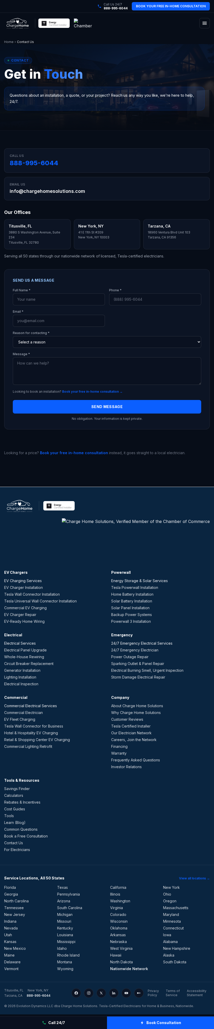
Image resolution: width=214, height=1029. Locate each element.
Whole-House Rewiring (24, 657)
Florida (10, 887)
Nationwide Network (129, 968)
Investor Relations (126, 767)
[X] (101, 993)
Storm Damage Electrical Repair (138, 677)
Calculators (13, 795)
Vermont (11, 968)
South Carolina (69, 907)
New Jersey (14, 914)
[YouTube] (126, 993)
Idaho (62, 948)
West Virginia (121, 948)
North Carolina (16, 901)
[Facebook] (76, 993)
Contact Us (13, 843)
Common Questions (21, 829)
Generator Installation (22, 670)
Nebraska (118, 941)
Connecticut (173, 928)
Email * (18, 311)
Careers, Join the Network (134, 739)
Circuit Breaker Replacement (29, 663)
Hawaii (115, 955)
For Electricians (17, 849)
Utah (8, 935)
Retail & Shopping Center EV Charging (37, 739)
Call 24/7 (56, 1022)
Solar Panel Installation (130, 608)
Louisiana (65, 935)
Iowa (167, 935)
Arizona (63, 901)
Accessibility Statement (196, 993)
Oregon (169, 901)
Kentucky (65, 928)
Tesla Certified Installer (131, 726)
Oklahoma (118, 928)
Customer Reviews (127, 719)
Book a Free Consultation (26, 836)
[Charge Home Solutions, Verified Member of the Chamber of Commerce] (85, 23)
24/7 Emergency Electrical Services (142, 643)
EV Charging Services (23, 580)
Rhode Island (68, 955)
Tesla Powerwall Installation (134, 587)
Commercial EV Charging (25, 608)
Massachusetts (175, 907)
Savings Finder (17, 788)
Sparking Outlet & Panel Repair (137, 663)
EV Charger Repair (20, 614)
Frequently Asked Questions (135, 760)
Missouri (64, 921)
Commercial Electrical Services (30, 706)
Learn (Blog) (15, 822)
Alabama (170, 941)
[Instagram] (88, 993)
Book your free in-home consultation (74, 453)
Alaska (168, 955)
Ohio (167, 894)
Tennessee (14, 907)
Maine (9, 955)
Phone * (115, 290)
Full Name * (22, 290)
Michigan (65, 914)
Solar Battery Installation (131, 601)
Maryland (171, 914)
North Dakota (121, 962)
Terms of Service (173, 993)
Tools (9, 816)
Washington (120, 901)
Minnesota (172, 921)
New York (171, 887)
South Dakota (174, 962)
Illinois (115, 894)
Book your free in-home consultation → (92, 391)
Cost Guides (14, 809)
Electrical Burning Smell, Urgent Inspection (147, 670)
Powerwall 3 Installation (131, 621)
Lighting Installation (20, 677)
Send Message (107, 406)
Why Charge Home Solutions (136, 712)
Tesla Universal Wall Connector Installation (40, 601)
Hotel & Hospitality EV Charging (31, 733)
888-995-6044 (34, 163)
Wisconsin (119, 921)
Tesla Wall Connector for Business (33, 726)
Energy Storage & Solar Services (139, 580)
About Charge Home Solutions (137, 706)
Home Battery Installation (132, 594)
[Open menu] (204, 23)
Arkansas (118, 935)
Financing (119, 746)
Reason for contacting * (31, 333)
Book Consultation (163, 1022)
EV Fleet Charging (19, 719)
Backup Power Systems (131, 614)
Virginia (116, 907)
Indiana (10, 921)
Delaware (12, 962)
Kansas (10, 941)
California (118, 887)
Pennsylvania (68, 894)
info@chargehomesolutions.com (47, 191)
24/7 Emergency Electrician (134, 650)
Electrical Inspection (21, 684)
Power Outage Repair (129, 657)
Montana (64, 962)
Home (9, 42)
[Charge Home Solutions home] (17, 23)
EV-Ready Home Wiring (24, 621)
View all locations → (194, 878)
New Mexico (15, 948)
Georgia (11, 894)
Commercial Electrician (23, 712)
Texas (62, 887)
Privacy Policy (153, 993)
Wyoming (65, 968)
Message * (21, 354)
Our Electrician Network (131, 733)
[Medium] (139, 993)
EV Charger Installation (23, 587)
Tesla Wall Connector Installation (32, 594)
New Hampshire (176, 948)
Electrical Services (20, 643)
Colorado (118, 914)
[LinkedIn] (113, 993)
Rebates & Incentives (22, 802)
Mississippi (66, 941)
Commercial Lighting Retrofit (28, 746)
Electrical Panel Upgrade (25, 650)
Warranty (119, 753)
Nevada (11, 928)
